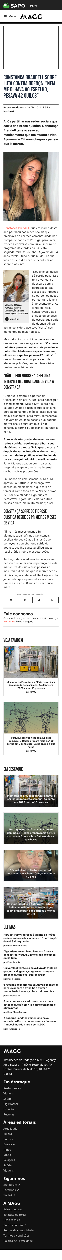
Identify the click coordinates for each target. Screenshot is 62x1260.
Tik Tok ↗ (9, 1195)
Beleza (7, 1134)
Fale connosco (12, 1209)
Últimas (9, 927)
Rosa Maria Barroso (17, 945)
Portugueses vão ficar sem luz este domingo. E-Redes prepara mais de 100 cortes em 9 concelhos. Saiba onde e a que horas (31, 742)
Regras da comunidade (18, 1230)
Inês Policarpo (14, 979)
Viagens (8, 1093)
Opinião (8, 1109)
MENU (33, 5)
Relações (9, 1160)
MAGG (33, 692)
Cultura (8, 1139)
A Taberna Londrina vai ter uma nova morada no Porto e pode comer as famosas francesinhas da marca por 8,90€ (29, 1021)
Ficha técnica (11, 1220)
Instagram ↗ (11, 1185)
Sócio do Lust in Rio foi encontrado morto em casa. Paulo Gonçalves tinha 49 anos (31, 873)
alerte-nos (9, 621)
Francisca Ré (13, 962)
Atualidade (10, 1128)
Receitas (8, 1114)
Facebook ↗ (11, 1190)
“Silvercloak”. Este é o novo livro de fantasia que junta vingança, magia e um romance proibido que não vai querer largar (30, 971)
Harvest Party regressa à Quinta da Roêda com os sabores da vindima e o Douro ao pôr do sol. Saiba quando (30, 938)
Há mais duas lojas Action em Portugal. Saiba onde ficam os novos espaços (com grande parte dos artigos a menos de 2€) (31, 909)
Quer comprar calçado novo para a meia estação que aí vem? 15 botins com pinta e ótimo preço (29, 1004)
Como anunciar (14, 1225)
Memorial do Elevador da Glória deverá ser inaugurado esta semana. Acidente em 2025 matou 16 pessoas (31, 685)
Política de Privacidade (18, 1241)
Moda (7, 1155)
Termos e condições (16, 1235)
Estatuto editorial (14, 1215)
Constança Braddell (16, 228)
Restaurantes (12, 1088)
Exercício (9, 1144)
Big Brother (10, 1104)
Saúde (7, 1099)
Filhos (7, 1150)
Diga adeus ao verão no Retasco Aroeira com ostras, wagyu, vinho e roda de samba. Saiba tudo (29, 955)
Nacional (8, 111)
